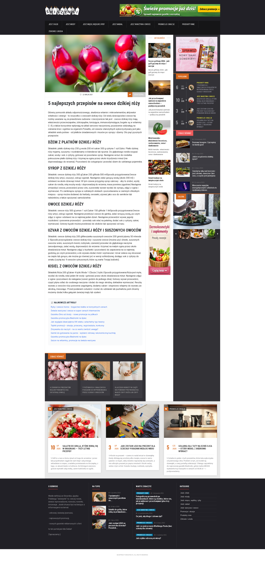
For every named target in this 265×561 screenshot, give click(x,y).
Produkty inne (188, 24)
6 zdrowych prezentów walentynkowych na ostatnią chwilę (60, 389)
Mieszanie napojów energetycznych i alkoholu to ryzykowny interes (204, 187)
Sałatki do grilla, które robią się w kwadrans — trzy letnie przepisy (207, 101)
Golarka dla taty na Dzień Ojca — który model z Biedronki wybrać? (205, 123)
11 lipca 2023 (198, 168)
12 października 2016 (145, 513)
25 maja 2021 (198, 153)
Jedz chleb (53, 24)
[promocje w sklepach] (196, 38)
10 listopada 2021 (200, 139)
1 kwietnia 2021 (161, 535)
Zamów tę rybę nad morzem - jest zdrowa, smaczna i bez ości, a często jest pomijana (204, 173)
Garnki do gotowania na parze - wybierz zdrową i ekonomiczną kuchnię (83, 333)
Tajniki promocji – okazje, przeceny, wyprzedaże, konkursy (77, 325)
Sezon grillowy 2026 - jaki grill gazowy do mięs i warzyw (158, 63)
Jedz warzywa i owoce (140, 24)
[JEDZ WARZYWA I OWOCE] (74, 405)
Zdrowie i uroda (56, 31)
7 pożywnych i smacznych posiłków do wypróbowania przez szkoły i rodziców (94, 389)
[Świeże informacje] (170, 5)
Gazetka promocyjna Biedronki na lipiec (69, 318)
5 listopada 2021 (158, 493)
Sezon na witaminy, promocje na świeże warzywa (73, 340)
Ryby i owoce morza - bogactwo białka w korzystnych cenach (79, 307)
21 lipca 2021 (160, 523)
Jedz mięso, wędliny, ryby (94, 24)
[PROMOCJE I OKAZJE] (190, 405)
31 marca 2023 (199, 182)
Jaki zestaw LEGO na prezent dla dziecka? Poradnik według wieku (206, 111)
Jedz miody (70, 24)
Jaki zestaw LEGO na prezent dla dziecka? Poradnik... (117, 525)
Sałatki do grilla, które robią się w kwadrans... (117, 510)
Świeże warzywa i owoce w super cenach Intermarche (75, 310)
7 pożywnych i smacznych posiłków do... (117, 498)
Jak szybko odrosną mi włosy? (148, 538)
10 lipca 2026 (115, 506)
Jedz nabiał (117, 24)
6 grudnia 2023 (115, 493)
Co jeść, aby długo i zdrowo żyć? (149, 516)
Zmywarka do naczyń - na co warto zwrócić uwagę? (74, 329)
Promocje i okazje (166, 24)
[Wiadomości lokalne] (159, 193)
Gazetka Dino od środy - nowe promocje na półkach (74, 314)
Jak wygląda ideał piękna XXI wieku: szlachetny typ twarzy (77, 322)
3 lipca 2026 (115, 520)
